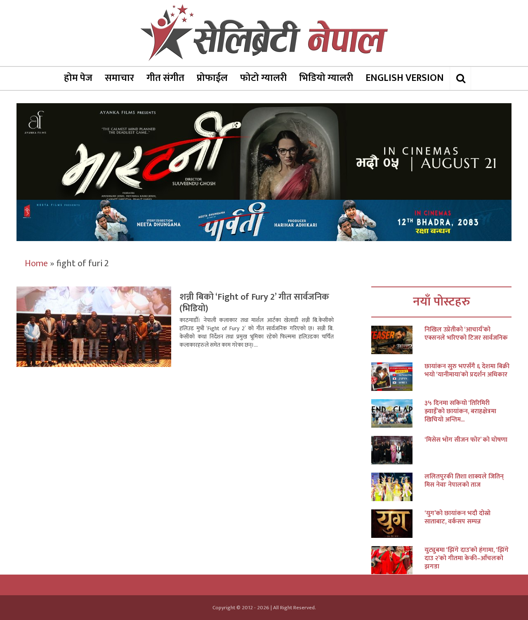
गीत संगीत (165, 78)
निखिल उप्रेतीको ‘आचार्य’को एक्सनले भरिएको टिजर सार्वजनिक (466, 334)
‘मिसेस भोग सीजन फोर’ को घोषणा (465, 440)
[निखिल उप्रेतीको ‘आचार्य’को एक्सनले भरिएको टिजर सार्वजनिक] (397, 340)
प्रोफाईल (212, 78)
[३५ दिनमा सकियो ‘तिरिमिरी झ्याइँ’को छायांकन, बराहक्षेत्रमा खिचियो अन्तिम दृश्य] (397, 413)
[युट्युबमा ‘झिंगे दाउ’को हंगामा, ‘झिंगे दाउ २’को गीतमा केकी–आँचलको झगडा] (397, 560)
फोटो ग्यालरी (263, 78)
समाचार (119, 78)
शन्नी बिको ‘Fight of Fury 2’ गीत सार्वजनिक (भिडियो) (254, 302)
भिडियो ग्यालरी (326, 78)
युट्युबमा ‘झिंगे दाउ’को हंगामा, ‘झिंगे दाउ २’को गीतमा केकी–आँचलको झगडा (466, 558)
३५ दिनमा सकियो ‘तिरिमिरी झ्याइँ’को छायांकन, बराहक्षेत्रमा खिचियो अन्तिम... (460, 411)
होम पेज (78, 78)
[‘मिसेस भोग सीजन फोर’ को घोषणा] (397, 450)
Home (36, 263)
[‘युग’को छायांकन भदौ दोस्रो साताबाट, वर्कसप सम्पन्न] (397, 523)
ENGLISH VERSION (404, 78)
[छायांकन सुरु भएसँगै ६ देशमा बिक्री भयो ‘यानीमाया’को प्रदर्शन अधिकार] (397, 376)
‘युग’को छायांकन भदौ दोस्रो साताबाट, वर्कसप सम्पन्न (457, 517)
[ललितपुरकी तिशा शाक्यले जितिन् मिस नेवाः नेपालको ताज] (397, 487)
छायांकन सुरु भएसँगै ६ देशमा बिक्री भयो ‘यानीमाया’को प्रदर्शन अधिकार (466, 370)
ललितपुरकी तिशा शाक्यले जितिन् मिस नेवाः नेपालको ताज (464, 481)
